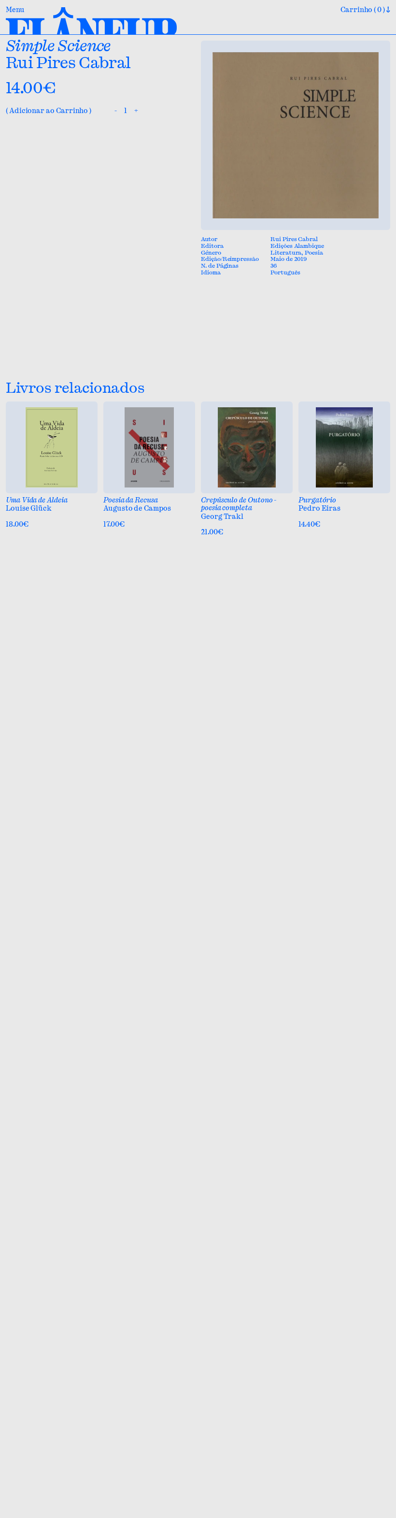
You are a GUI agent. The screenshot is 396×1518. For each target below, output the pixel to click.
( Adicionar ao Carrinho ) (48, 111)
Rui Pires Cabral (68, 62)
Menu (15, 10)
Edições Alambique (297, 246)
